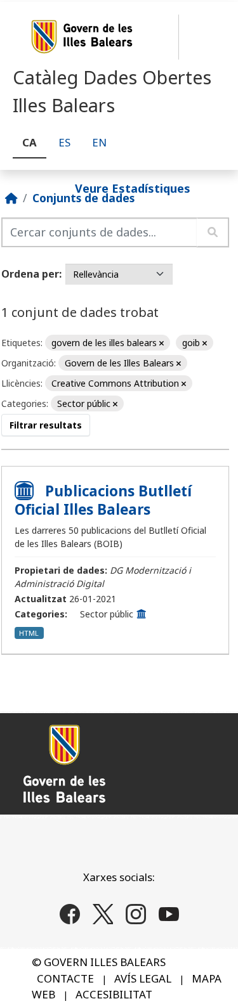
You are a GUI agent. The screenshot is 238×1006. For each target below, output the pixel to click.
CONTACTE (65, 978)
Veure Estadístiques (132, 187)
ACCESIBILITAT (114, 994)
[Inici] (11, 197)
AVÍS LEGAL (142, 978)
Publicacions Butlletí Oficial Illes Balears (103, 500)
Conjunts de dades (83, 197)
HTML (29, 633)
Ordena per (30, 274)
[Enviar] (213, 232)
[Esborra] (161, 343)
